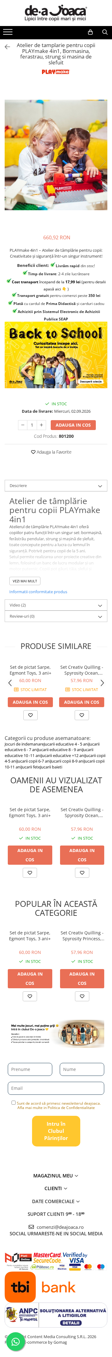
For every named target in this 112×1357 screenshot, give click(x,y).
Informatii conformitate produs (38, 591)
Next (102, 161)
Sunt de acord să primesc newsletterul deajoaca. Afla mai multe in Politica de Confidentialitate (59, 1105)
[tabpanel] (56, 155)
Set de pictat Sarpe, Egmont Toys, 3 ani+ (30, 670)
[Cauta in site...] (105, 32)
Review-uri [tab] (22, 616)
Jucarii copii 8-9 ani (67, 761)
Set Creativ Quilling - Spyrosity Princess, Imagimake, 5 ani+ (82, 936)
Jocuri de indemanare (24, 744)
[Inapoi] (4, 47)
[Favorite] (30, 873)
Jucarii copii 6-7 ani (33, 761)
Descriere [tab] (18, 485)
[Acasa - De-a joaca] (56, 13)
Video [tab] (18, 605)
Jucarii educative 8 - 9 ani (60, 749)
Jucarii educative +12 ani (63, 755)
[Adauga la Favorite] (30, 715)
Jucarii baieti (51, 767)
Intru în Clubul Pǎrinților (56, 1131)
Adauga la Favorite (53, 452)
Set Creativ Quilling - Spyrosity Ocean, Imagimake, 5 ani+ (81, 670)
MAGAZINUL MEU (53, 1175)
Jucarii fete (30, 767)
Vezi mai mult (25, 581)
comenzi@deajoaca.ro (59, 1227)
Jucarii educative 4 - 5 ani (66, 744)
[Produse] (8, 33)
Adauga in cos (73, 425)
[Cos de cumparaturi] (90, 32)
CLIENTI (53, 1188)
